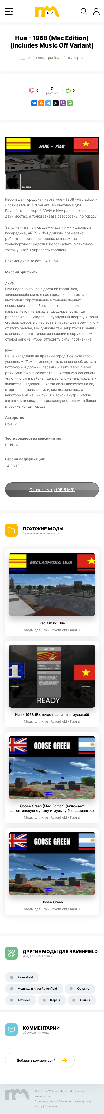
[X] (56, 103)
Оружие (83, 989)
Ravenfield (25, 977)
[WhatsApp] (70, 103)
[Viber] (63, 103)
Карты (78, 58)
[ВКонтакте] (34, 103)
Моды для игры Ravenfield (48, 58)
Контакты (51, 1106)
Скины (85, 1000)
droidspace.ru (79, 1091)
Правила (40, 1101)
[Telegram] (48, 103)
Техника (24, 1000)
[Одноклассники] (41, 103)
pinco (52, 1101)
